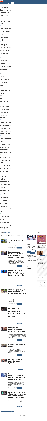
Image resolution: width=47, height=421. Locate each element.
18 (39, 284)
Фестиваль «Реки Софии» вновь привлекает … (33, 248)
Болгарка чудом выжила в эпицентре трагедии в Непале (5, 50)
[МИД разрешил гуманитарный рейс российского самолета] (4, 328)
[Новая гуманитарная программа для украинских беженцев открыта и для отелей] (4, 271)
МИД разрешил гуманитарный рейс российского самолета (16, 329)
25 (39, 285)
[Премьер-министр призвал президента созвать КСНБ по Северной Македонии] (4, 253)
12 (40, 283)
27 (41, 285)
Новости (5, 3)
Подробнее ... (20, 247)
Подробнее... (28, 251)
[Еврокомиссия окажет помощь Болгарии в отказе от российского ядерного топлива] (4, 375)
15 (44, 283)
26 (40, 285)
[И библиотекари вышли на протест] (4, 345)
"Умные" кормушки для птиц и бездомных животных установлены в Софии (17, 292)
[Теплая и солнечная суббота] (4, 241)
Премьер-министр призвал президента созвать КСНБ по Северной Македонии (16, 254)
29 (44, 285)
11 (39, 283)
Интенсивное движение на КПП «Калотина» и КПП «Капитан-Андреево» (42, 266)
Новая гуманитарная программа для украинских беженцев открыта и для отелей (16, 272)
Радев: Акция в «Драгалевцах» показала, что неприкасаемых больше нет (5, 128)
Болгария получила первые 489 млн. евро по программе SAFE (32, 261)
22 (44, 284)
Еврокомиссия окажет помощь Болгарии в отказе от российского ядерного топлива (16, 376)
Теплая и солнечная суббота (15, 241)
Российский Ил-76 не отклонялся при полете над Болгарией (5, 222)
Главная (1, 3)
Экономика (20, 3)
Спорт (27, 3)
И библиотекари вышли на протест (16, 345)
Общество (8, 3)
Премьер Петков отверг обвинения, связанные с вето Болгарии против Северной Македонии (17, 394)
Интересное (42, 3)
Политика (16, 3)
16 (45, 283)
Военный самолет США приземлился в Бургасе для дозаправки (5, 66)
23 (45, 284)
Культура (12, 3)
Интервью (37, 3)
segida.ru (26, 415)
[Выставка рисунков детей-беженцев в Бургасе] (4, 360)
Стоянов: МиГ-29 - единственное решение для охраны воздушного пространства (5, 184)
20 (41, 284)
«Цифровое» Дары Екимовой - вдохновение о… (41, 247)
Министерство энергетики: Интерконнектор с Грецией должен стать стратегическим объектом (16, 312)
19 (40, 284)
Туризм (24, 3)
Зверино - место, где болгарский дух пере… (29, 247)
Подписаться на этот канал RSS (5, 409)
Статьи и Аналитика (32, 3)
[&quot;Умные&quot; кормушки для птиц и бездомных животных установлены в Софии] (4, 291)
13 (41, 283)
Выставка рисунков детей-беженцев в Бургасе (15, 361)
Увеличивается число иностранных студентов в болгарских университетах (41, 260)
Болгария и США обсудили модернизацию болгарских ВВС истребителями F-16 (5, 15)
